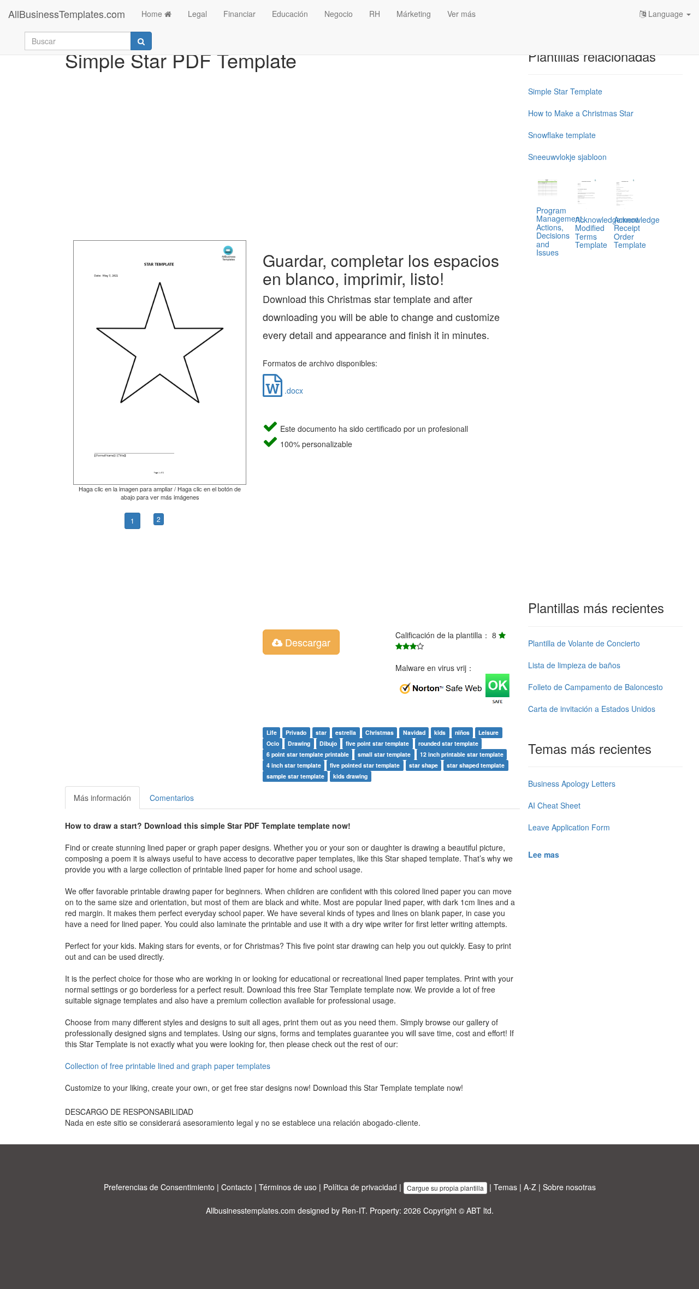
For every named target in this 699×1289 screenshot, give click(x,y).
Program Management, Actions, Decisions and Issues (560, 231)
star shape (423, 765)
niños (462, 732)
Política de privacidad (360, 1186)
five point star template (377, 743)
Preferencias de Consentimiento (159, 1186)
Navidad (414, 732)
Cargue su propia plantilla (445, 1187)
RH (374, 13)
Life (271, 732)
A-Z (530, 1186)
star (321, 732)
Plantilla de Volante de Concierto (584, 643)
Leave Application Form (569, 827)
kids (440, 732)
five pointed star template (365, 765)
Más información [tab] (102, 797)
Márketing (413, 13)
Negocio (338, 13)
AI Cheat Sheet (554, 805)
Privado (296, 732)
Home (152, 13)
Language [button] (665, 13)
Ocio (272, 743)
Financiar (239, 13)
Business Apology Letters (571, 783)
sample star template (295, 776)
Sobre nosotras (569, 1186)
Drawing (299, 743)
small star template (384, 754)
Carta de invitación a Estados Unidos (591, 708)
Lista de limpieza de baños (574, 665)
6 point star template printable (307, 754)
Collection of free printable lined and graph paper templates (167, 1065)
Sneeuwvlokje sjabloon (567, 156)
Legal (197, 13)
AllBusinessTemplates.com (66, 14)
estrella (345, 732)
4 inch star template (293, 765)
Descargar (306, 642)
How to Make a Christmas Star (580, 113)
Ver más (461, 13)
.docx (292, 390)
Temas (505, 1186)
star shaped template (476, 765)
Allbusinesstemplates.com (250, 1210)
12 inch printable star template (461, 754)
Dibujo (328, 743)
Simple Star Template (565, 91)
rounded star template (448, 743)
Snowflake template (562, 134)
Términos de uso (288, 1186)
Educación (290, 13)
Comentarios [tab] (172, 797)
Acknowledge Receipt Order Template (637, 232)
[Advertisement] (292, 152)
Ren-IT (353, 1210)
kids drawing (350, 776)
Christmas (379, 732)
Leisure (488, 732)
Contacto (236, 1186)
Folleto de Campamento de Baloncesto (595, 686)
